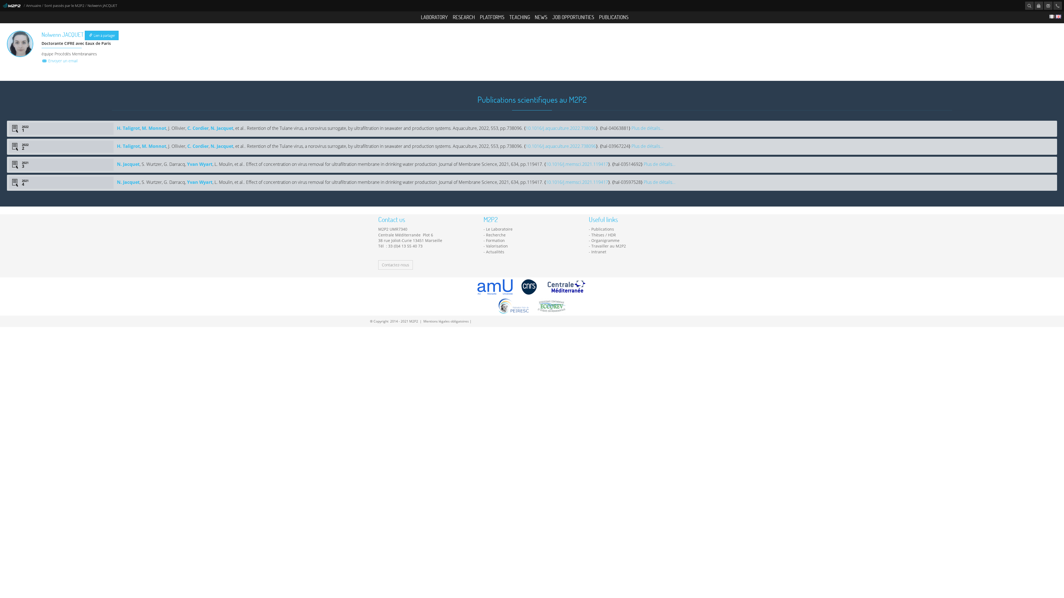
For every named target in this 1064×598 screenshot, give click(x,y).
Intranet (598, 251)
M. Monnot (154, 128)
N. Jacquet (222, 128)
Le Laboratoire (499, 229)
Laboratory (434, 17)
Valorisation (497, 246)
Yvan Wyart (200, 164)
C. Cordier (198, 128)
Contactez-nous (395, 264)
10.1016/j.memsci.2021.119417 (577, 164)
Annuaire (34, 5)
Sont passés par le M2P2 (64, 5)
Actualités (495, 251)
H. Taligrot (128, 128)
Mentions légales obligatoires (446, 321)
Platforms (492, 17)
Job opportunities (573, 17)
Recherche (496, 235)
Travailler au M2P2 (608, 246)
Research (464, 17)
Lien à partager (104, 35)
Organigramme (605, 240)
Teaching (519, 17)
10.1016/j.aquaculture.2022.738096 (561, 128)
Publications (613, 17)
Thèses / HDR (603, 235)
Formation (495, 240)
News (541, 17)
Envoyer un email (62, 60)
